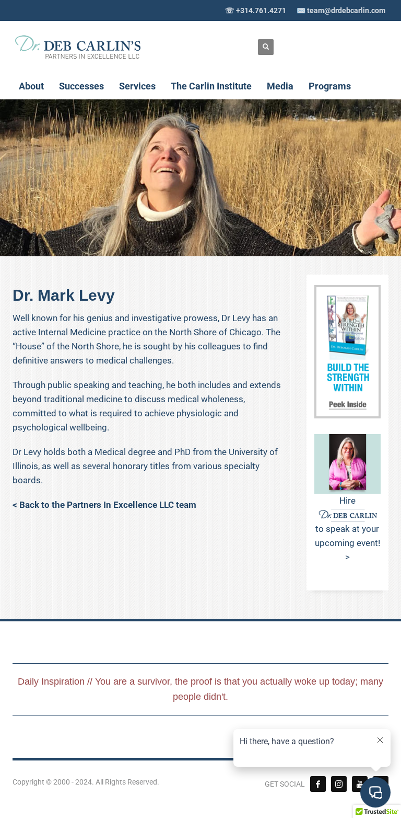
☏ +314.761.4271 (255, 10)
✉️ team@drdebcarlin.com (341, 10)
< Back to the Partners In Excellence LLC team (104, 504)
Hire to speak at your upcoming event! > (347, 528)
